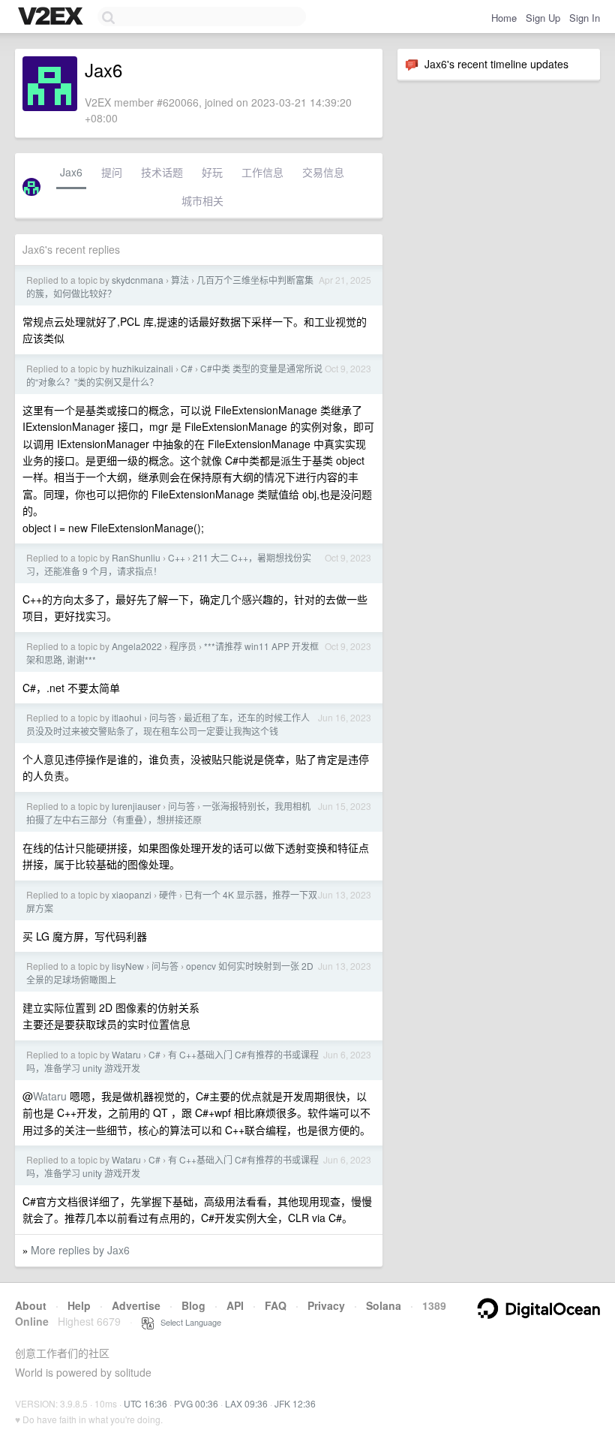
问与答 (162, 717)
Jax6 (71, 171)
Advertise (136, 1305)
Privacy (326, 1305)
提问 (111, 171)
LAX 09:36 (246, 1403)
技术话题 (162, 171)
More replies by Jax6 (80, 1249)
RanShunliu (136, 557)
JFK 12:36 (295, 1403)
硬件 (168, 894)
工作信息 (263, 171)
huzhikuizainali (142, 368)
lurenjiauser (136, 805)
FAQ (275, 1305)
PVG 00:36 (196, 1403)
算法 (180, 279)
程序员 (183, 646)
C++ (176, 557)
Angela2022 (137, 646)
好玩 (212, 171)
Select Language (187, 1322)
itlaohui (127, 717)
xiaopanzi (132, 894)
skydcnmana (138, 279)
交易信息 (323, 171)
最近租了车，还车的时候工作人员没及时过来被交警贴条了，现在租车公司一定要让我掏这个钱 (168, 724)
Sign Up (543, 18)
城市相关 (203, 200)
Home (504, 18)
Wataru (126, 1054)
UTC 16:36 (145, 1403)
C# (187, 368)
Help (79, 1305)
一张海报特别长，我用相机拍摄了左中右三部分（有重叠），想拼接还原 (168, 812)
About (30, 1305)
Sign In (584, 18)
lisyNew (128, 965)
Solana (383, 1305)
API (235, 1305)
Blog (194, 1305)
